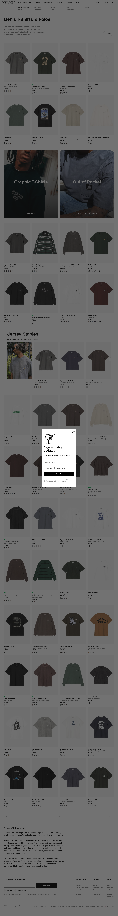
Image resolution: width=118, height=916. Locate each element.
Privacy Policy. (62, 481)
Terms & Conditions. (68, 480)
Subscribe (59, 474)
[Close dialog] (73, 432)
